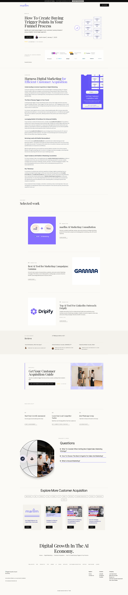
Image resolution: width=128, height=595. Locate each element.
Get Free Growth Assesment (116, 578)
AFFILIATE (65, 564)
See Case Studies (113, 580)
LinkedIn (101, 574)
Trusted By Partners (28, 62)
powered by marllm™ (64, 594)
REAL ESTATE (31, 564)
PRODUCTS (42, 564)
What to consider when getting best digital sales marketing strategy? (81, 450)
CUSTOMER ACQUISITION (75, 564)
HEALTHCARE (91, 564)
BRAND (52, 564)
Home (90, 574)
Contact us (91, 575)
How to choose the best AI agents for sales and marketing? (82, 456)
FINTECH (84, 564)
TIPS (48, 564)
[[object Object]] (24, 5)
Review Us (111, 577)
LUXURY (97, 564)
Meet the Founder (113, 575)
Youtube (101, 577)
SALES (59, 564)
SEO (37, 564)
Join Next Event (113, 574)
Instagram (101, 575)
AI (56, 564)
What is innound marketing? (71, 461)
